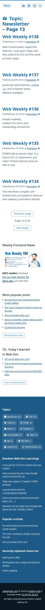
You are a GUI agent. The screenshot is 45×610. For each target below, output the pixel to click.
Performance (33, 446)
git (10, 440)
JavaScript (14, 416)
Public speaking (9, 570)
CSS (33, 416)
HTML (28, 422)
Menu (7, 5)
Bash (12, 428)
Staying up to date (11, 557)
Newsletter (31, 41)
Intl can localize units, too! (16, 315)
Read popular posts (13, 335)
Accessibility (15, 434)
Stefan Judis (34, 591)
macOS (13, 446)
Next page (22, 227)
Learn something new (14, 382)
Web (34, 434)
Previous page (22, 213)
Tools (12, 422)
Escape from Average (14, 327)
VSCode (27, 440)
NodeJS (29, 428)
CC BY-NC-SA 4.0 (30, 594)
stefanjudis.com (10, 591)
